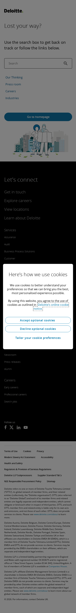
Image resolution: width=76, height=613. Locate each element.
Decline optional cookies (38, 329)
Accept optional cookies (38, 320)
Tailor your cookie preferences (38, 338)
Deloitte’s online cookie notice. (51, 307)
